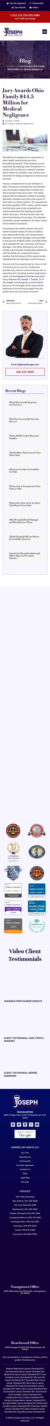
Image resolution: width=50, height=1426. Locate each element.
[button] (44, 31)
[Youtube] (37, 1125)
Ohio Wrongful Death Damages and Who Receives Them (24, 521)
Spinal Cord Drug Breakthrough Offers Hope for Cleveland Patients (24, 556)
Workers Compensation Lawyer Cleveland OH (24, 1400)
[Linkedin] (25, 1125)
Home (8, 66)
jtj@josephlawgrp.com (28, 364)
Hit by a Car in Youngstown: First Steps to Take (24, 487)
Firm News (10, 124)
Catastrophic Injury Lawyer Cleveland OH (24, 1397)
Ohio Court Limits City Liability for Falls (24, 470)
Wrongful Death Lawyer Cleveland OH (19, 1403)
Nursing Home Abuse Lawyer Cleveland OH (24, 1371)
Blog (15, 66)
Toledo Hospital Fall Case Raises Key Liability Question (24, 537)
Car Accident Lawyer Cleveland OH (18, 1391)
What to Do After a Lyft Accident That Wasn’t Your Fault (24, 504)
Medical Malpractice (24, 124)
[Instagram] (31, 1125)
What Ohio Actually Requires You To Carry (23, 403)
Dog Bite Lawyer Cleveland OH (31, 1412)
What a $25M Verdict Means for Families (24, 437)
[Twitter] (19, 1125)
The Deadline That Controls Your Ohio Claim (25, 453)
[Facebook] (13, 1125)
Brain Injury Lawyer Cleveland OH (31, 1389)
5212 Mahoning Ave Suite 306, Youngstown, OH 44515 (25, 1292)
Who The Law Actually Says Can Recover (24, 420)
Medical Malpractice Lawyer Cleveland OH (24, 1368)
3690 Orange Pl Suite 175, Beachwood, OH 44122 (25, 1348)
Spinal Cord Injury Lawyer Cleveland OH (21, 1374)
